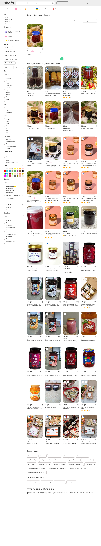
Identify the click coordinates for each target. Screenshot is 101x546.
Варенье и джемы (9, 24)
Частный (8, 207)
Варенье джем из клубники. (88, 93)
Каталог (9, 9)
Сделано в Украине (44, 9)
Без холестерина (11, 234)
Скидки (20, 9)
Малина (8, 99)
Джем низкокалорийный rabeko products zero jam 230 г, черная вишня (71, 374)
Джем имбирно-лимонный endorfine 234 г (70, 199)
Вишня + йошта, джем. (33, 128)
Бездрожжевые (10, 227)
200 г (7, 126)
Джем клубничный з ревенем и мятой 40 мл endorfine (53, 269)
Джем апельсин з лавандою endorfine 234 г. (52, 234)
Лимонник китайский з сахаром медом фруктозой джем (34, 234)
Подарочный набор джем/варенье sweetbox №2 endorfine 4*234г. (88, 304)
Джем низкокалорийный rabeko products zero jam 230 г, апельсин (35, 339)
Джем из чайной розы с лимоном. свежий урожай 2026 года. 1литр (70, 341)
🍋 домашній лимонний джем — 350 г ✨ (69, 236)
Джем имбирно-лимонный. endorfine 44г (70, 164)
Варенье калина (90, 464)
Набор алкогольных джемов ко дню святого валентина (52, 442)
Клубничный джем (33, 460)
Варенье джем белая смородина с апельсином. (34, 201)
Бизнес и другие (11, 210)
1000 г (8, 119)
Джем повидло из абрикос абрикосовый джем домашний (52, 94)
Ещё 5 (5, 244)
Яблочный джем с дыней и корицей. (34, 53)
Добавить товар (62, 3)
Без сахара (9, 236)
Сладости (7, 21)
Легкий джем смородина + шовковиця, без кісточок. (52, 166)
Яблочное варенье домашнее (68, 131)
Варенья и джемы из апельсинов (57, 468)
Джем (7, 110)
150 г (7, 123)
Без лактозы (9, 230)
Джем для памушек (50, 407)
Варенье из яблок (47, 460)
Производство (10, 199)
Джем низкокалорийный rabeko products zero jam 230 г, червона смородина (53, 374)
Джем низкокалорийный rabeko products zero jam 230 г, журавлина (53, 339)
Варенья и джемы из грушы (78, 468)
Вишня (8, 88)
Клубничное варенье (55, 456)
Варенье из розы (69, 456)
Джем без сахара (74, 460)
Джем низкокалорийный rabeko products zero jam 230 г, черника (53, 304)
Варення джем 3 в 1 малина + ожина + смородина (89, 234)
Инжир (8, 94)
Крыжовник (9, 81)
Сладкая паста (32, 456)
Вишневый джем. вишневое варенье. (34, 164)
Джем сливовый (59, 482)
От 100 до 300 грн (10, 51)
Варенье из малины (44, 464)
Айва (7, 83)
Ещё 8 (5, 102)
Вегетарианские (10, 239)
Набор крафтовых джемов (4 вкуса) (89, 407)
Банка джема (31, 464)
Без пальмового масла (12, 232)
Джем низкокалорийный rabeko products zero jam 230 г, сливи (35, 304)
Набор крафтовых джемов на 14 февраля (71, 407)
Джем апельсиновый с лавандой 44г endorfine (51, 199)
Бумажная (9, 144)
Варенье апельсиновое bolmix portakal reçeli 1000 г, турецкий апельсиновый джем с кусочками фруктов (34, 407)
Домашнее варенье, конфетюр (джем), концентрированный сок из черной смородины (70, 271)
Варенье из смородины (75, 464)
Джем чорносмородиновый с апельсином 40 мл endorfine (88, 199)
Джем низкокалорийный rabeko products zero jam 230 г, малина (89, 269)
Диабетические (10, 241)
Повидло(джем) (31, 95)
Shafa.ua (7, 14)
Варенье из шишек (82, 456)
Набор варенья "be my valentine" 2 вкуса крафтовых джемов (88, 442)
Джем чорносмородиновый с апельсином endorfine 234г (89, 164)
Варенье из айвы (87, 460)
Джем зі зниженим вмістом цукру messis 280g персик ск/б (88, 339)
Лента (77, 9)
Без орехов (9, 225)
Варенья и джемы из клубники (36, 472)
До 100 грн (8, 48)
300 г (7, 128)
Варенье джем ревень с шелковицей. (87, 129)
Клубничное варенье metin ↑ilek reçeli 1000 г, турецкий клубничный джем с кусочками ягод (88, 374)
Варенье (8, 108)
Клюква (8, 92)
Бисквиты (42, 456)
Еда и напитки (8, 19)
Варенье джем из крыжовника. (50, 129)
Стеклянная (9, 148)
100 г (7, 121)
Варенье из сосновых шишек (36, 468)
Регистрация (93, 3)
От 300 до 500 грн (10, 55)
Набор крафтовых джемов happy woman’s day (34, 442)
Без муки (8, 220)
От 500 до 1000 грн (11, 59)
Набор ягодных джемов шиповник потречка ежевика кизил (71, 444)
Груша (8, 90)
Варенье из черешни (59, 464)
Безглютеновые (10, 223)
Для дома (7, 17)
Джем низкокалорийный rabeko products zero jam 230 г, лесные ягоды (35, 374)
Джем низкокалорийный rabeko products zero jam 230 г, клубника (71, 304)
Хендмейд (30, 9)
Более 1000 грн (9, 63)
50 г (7, 133)
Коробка (8, 139)
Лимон (8, 97)
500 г (7, 130)
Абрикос (8, 78)
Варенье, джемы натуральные (67, 94)
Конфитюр (9, 112)
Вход (86, 3)
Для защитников (59, 9)
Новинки (70, 9)
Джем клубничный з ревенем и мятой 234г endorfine (35, 269)
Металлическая (10, 141)
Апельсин (9, 85)
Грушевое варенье (60, 460)
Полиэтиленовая (11, 146)
